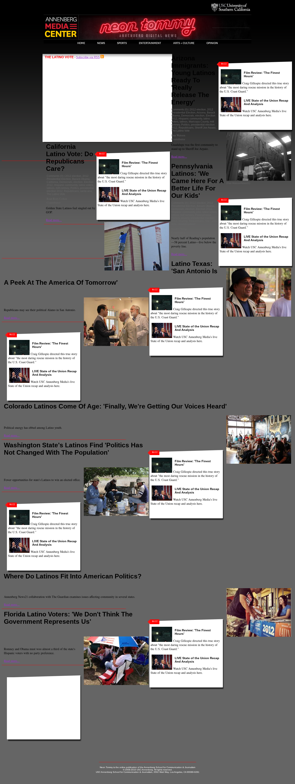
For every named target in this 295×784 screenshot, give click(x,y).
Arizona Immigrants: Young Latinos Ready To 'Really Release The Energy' (193, 80)
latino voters (86, 185)
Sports (122, 43)
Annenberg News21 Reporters (22, 591)
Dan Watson (178, 135)
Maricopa (217, 583)
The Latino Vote (56, 194)
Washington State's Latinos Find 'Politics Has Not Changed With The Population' (73, 448)
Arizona (201, 112)
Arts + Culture (183, 43)
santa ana (86, 191)
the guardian (57, 586)
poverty (185, 218)
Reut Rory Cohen (57, 199)
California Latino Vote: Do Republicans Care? (69, 157)
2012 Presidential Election (68, 177)
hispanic (158, 583)
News (101, 43)
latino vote (163, 413)
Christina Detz (13, 639)
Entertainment (150, 43)
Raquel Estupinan (15, 418)
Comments (53, 176)
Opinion (212, 43)
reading (183, 221)
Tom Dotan (11, 300)
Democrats (65, 182)
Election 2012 (204, 209)
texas (8, 295)
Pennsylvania (203, 215)
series (118, 462)
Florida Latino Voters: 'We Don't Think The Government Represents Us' (68, 618)
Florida (148, 583)
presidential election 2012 (93, 292)
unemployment (186, 224)
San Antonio (133, 292)
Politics (74, 188)
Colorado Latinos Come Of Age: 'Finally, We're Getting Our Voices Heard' (115, 406)
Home (81, 43)
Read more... (54, 220)
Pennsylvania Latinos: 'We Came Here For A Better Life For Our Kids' (197, 181)
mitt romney (62, 188)
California (52, 182)
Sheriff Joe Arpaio (205, 127)
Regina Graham (14, 470)
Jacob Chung (179, 229)
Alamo (76, 289)
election (78, 182)
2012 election (73, 176)
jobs (198, 212)
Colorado (96, 413)
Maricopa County (199, 121)
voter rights (92, 586)
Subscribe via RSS (88, 57)
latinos (50, 188)
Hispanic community (66, 185)
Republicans (71, 191)
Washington (12, 465)
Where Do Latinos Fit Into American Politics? (72, 576)
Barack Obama (81, 179)
